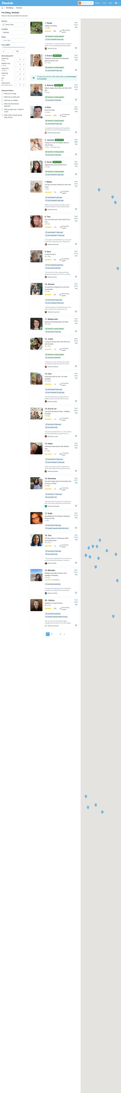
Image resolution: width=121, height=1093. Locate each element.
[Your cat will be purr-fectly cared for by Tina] (54, 230)
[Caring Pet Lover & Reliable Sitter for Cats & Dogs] (54, 147)
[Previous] (43, 634)
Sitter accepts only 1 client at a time (13, 111)
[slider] (2, 47)
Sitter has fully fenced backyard (11, 105)
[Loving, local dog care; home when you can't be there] (54, 352)
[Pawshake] (8, 3)
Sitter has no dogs (10, 93)
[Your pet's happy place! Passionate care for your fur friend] (54, 492)
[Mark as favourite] (76, 48)
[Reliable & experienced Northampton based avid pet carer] (54, 63)
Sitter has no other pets (12, 97)
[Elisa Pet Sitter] (54, 119)
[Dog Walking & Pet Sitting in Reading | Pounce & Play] (54, 521)
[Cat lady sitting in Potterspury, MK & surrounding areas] (54, 549)
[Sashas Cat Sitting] (54, 35)
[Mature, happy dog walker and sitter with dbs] (54, 92)
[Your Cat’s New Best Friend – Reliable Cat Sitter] (54, 422)
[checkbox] (2, 94)
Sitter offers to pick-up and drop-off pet (13, 116)
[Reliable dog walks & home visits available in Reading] (54, 582)
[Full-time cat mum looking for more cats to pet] (54, 195)
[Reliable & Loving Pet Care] (54, 613)
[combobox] (14, 24)
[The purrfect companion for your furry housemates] (54, 298)
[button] (85, 555)
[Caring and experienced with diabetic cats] (54, 457)
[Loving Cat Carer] (54, 264)
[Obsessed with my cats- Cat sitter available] (54, 387)
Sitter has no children (11, 100)
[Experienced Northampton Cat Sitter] (54, 325)
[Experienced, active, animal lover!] (54, 168)
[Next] (64, 634)
